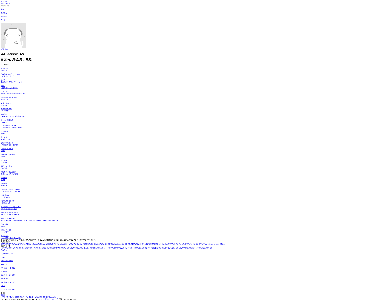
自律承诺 (53, 297)
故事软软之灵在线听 (148, 248)
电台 (8, 4)
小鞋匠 (3, 156)
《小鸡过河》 (5, 232)
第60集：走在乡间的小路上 (10, 214)
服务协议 (35, 297)
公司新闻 (16, 297)
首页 (2, 49)
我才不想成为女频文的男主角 (215, 244)
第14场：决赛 (5, 139)
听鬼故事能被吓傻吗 (52, 248)
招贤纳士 (22, 297)
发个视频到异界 (188, 244)
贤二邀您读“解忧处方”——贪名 (11, 82)
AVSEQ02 (4, 105)
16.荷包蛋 (4, 162)
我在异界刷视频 (46, 244)
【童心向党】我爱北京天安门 (11, 238)
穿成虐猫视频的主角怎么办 (22, 244)
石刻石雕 (4, 168)
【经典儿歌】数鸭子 (8, 76)
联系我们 (10, 297)
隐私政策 (41, 297)
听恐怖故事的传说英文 (82, 248)
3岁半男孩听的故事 (110, 248)
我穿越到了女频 (177, 244)
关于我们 (4, 297)
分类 (5, 4)
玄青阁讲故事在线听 (97, 248)
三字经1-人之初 (6, 99)
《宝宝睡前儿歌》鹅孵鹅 (9, 145)
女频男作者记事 (199, 244)
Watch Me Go (5, 122)
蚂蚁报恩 (4, 70)
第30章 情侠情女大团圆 (9, 209)
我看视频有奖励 (108, 244)
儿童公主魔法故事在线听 (36, 248)
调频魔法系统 (36, 244)
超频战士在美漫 (97, 244)
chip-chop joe (5, 111)
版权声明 (47, 297)
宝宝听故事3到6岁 (189, 248)
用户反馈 (29, 297)
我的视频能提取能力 (153, 244)
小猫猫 (3, 151)
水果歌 (3, 180)
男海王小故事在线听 (134, 248)
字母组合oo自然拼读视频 (9, 174)
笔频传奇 (10, 244)
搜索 (6, 49)
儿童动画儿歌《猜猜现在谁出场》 (12, 127)
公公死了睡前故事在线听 (19, 248)
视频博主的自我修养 (121, 244)
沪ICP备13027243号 (52, 299)
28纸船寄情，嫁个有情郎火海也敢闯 (13, 116)
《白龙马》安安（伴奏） (9, 88)
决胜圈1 (3, 133)
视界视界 (55, 244)
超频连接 (131, 244)
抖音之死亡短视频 (166, 244)
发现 (2, 4)
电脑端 (3, 295)
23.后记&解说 (5, 197)
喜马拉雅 (4, 2)
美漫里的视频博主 (140, 244)
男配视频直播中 (63, 244)
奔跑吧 (3, 226)
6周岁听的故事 (6, 248)
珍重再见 (4, 185)
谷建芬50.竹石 (5, 203)
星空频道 (4, 244)
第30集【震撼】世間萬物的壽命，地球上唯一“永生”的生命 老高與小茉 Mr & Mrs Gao (29, 220)
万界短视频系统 (86, 244)
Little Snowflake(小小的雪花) (10, 191)
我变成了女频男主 (75, 244)
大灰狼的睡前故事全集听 (204, 248)
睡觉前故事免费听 (161, 248)
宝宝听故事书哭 (122, 248)
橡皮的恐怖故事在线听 (175, 248)
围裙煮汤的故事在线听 (66, 248)
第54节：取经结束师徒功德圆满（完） (14, 93)
